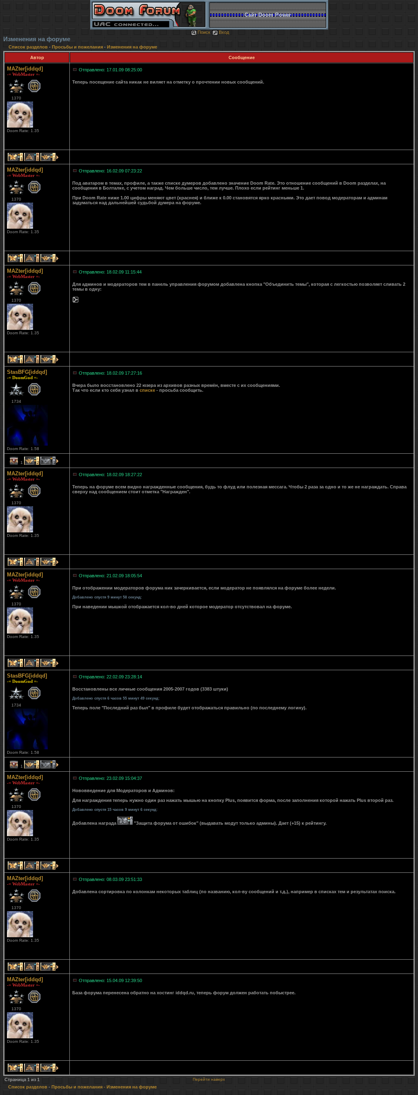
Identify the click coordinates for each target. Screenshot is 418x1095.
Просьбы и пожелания (77, 46)
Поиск (204, 32)
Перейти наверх (209, 1079)
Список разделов (29, 46)
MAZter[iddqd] (25, 69)
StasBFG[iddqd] (27, 372)
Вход (224, 32)
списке (147, 390)
